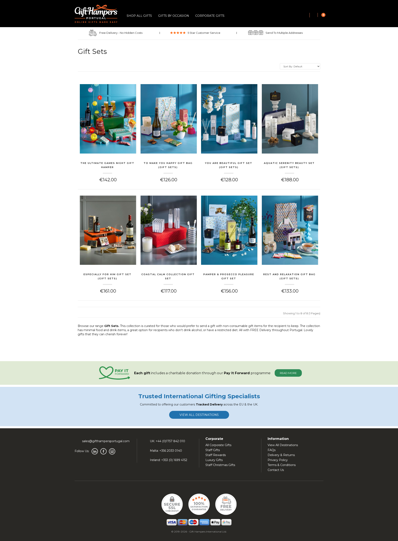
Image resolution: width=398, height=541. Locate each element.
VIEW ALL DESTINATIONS (199, 415)
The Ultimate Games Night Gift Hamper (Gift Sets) (107, 165)
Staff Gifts (212, 450)
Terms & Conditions (282, 465)
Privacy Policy (278, 460)
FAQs (271, 450)
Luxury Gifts (214, 460)
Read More (288, 373)
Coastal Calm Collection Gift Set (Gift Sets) (168, 277)
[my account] (314, 15)
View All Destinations (283, 445)
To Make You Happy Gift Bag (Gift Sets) (168, 165)
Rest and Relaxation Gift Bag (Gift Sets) (289, 276)
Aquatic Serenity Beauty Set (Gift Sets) (289, 165)
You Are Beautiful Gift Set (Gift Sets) (228, 165)
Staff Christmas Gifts (220, 465)
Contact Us (276, 470)
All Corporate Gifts (218, 445)
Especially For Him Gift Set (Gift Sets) (107, 276)
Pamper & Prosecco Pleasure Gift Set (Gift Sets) (228, 277)
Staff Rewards (215, 455)
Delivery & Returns (281, 455)
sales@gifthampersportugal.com (106, 441)
